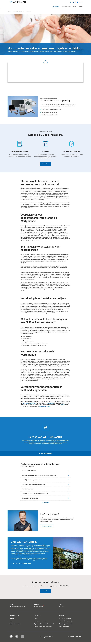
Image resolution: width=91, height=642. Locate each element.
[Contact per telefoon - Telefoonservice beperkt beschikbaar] (73, 2)
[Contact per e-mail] (70, 2)
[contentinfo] (74, 637)
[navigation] (45, 605)
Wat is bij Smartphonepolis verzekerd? (32, 480)
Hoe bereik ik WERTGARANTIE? (30, 498)
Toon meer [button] (46, 502)
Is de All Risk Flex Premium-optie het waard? (33, 484)
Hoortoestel (28, 11)
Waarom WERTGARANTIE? (29, 471)
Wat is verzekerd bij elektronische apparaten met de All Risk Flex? (39, 475)
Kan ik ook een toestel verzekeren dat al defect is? (35, 493)
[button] (79, 2)
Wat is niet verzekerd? (28, 489)
